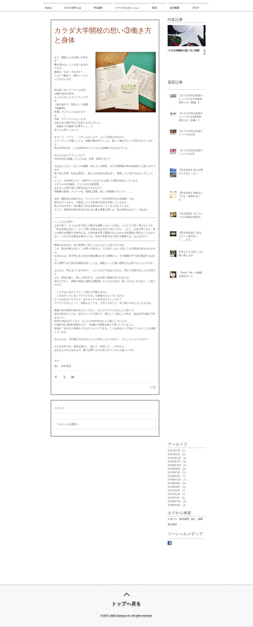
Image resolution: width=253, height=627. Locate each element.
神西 (200, 519)
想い (56, 366)
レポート (172, 519)
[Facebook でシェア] (55, 376)
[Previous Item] (173, 35)
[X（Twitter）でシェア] (64, 376)
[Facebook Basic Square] (170, 543)
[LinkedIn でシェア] (72, 376)
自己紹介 (172, 524)
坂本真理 (66, 366)
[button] (102, 6)
